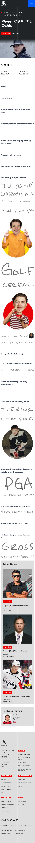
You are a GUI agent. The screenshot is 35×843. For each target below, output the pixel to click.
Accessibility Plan (6, 830)
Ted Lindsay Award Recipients (24, 770)
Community (5, 808)
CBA (2, 766)
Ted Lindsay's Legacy (25, 766)
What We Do (5, 780)
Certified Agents (7, 789)
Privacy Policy (5, 833)
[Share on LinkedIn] (8, 65)
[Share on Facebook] (5, 65)
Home (6, 12)
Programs (21, 780)
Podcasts (21, 804)
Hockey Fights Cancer (8, 804)
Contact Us (5, 762)
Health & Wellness (24, 783)
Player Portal (26, 786)
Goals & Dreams (6, 801)
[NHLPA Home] (3, 3)
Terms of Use (19, 833)
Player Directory (24, 754)
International (6, 786)
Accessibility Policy (21, 830)
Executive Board (7, 783)
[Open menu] (31, 3)
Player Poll (22, 763)
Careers (4, 764)
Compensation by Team (24, 758)
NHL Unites (9, 811)
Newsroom (16, 12)
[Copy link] (11, 65)
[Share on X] (2, 65)
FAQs (3, 792)
